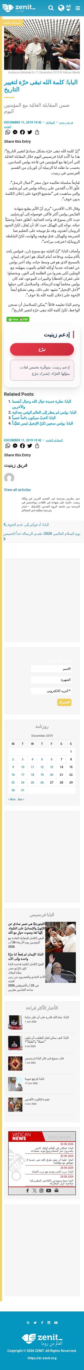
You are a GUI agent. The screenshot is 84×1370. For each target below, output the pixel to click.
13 (51, 767)
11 (32, 767)
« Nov (11, 799)
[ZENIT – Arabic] (23, 8)
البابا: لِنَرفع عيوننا (34, 1078)
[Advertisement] (42, 600)
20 (51, 774)
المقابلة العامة (12, 23)
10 (22, 767)
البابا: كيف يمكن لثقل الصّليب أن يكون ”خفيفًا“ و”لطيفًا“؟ (47, 1039)
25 (32, 782)
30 (13, 790)
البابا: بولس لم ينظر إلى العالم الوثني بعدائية (44, 412)
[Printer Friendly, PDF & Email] (18, 319)
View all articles (17, 490)
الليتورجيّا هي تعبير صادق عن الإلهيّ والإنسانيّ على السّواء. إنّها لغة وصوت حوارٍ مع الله (26, 928)
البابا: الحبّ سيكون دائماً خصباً (34, 418)
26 (42, 782)
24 (22, 782)
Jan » (20, 799)
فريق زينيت (66, 122)
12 (42, 767)
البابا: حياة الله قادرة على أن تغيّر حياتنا (47, 1017)
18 (32, 774)
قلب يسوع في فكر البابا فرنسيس (44, 1058)
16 (13, 774)
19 (42, 774)
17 (22, 774)
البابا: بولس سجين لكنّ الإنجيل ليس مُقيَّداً (42, 423)
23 (13, 782)
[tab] (25, 1136)
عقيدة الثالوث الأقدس (37, 1099)
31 (22, 790)
